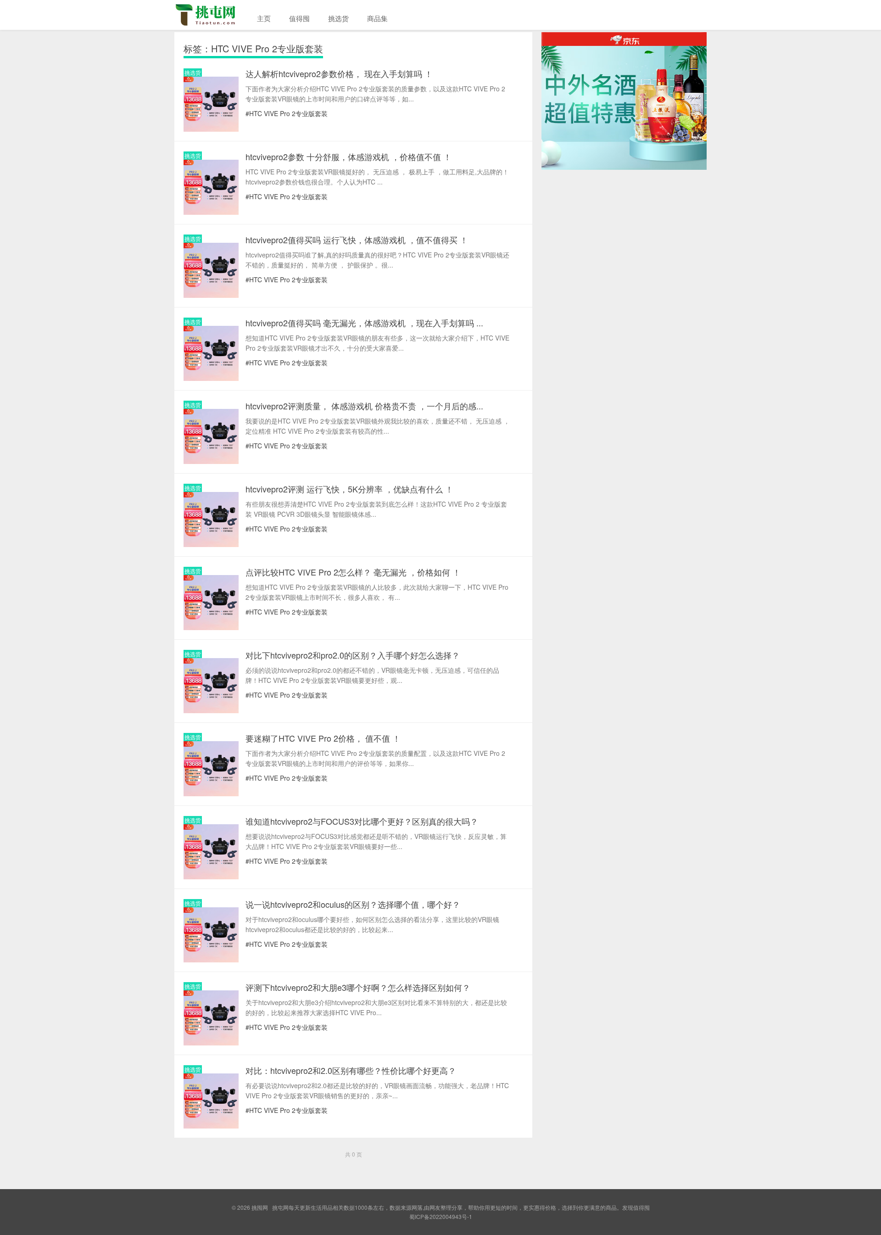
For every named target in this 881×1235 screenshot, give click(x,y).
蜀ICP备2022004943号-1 (440, 1216)
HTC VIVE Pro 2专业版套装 (288, 113)
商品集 (377, 18)
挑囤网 (211, 15)
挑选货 (338, 18)
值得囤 (299, 18)
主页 (264, 18)
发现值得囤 (636, 1207)
